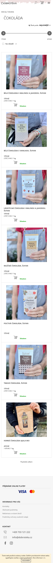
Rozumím (26, 561)
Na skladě (10, 44)
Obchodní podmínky (10, 510)
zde (44, 558)
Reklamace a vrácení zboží (11, 513)
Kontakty (5, 506)
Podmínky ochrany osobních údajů (15, 517)
